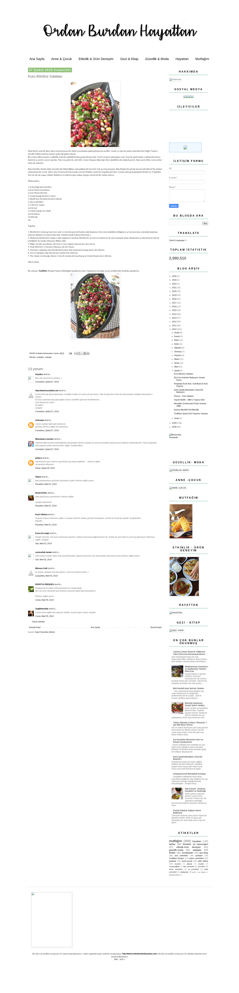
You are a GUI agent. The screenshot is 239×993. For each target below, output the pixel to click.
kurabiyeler (187, 852)
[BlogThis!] (78, 353)
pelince (38, 458)
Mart (176, 367)
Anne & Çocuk (61, 59)
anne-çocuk (187, 861)
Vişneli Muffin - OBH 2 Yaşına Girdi (189, 400)
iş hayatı (202, 872)
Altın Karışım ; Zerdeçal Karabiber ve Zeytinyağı (195, 790)
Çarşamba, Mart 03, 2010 (46, 576)
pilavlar (189, 864)
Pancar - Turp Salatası (184, 396)
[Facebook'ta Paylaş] (84, 353)
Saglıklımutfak (41, 609)
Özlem (38, 477)
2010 (174, 329)
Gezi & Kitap (129, 59)
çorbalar (199, 855)
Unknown (39, 420)
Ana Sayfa (36, 59)
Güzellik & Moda (157, 59)
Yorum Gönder (38, 622)
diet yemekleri (188, 866)
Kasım (177, 336)
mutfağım (40, 357)
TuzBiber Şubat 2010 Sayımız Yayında (191, 413)
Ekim (176, 340)
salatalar (48, 357)
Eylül (176, 344)
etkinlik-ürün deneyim (188, 847)
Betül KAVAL (41, 493)
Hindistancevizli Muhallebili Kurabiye (189, 774)
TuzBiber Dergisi (176, 858)
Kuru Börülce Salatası (183, 374)
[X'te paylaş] (81, 353)
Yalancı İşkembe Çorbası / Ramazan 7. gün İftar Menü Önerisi (190, 723)
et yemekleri (193, 869)
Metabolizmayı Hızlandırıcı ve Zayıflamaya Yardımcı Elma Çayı (196, 669)
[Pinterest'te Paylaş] (88, 353)
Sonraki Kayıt (34, 627)
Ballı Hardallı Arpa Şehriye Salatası (188, 688)
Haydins (39, 374)
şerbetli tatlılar (174, 875)
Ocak (176, 418)
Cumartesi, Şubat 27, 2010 (47, 382)
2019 (174, 295)
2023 (174, 280)
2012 (174, 322)
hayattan (196, 841)
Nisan (177, 363)
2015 (174, 310)
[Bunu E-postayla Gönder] (75, 353)
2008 (174, 427)
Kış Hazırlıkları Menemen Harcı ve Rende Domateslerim (188, 741)
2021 (174, 287)
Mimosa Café (41, 568)
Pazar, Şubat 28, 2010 (45, 468)
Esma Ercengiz (42, 533)
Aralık (177, 333)
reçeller (201, 864)
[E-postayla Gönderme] (70, 353)
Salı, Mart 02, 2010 (43, 543)
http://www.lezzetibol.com (47, 390)
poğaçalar (184, 872)
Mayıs (177, 359)
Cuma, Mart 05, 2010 (44, 600)
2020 (174, 291)
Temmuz (178, 352)
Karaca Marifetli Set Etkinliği (186, 410)
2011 (174, 325)
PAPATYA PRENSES (44, 584)
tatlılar (172, 844)
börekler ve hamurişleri (195, 844)
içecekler (201, 866)
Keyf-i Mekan (41, 514)
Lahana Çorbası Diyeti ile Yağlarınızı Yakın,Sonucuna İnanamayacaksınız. (189, 653)
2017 (174, 303)
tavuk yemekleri (176, 869)
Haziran (178, 355)
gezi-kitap (203, 853)
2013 (174, 318)
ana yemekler (181, 855)
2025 (174, 276)
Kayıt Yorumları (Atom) (45, 632)
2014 (174, 314)
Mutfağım (202, 59)
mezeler (177, 864)
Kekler (172, 852)
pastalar (172, 861)
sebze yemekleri (196, 858)
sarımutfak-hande (43, 552)
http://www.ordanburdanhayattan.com (139, 954)
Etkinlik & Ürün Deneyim (96, 59)
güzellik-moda (176, 850)
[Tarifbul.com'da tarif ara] (185, 152)
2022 (174, 284)
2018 (174, 299)
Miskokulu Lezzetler (44, 439)
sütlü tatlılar (203, 861)
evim (193, 872)
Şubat (177, 370)
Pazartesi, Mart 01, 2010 (46, 484)
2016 (174, 306)
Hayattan (182, 59)
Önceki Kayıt (155, 627)
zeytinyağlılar (174, 866)
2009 (174, 423)
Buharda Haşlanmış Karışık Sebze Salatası (195, 704)
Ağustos (178, 348)
